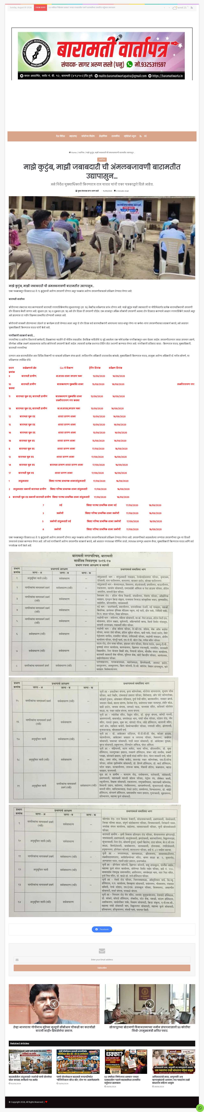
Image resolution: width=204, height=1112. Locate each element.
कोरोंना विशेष (88, 136)
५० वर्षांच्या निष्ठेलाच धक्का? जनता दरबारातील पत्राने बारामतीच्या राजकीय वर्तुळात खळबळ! (122, 1080)
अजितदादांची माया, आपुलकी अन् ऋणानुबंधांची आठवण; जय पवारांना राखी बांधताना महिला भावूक (171, 1080)
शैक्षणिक (103, 136)
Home (74, 152)
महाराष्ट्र (73, 136)
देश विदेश (60, 136)
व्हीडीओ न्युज (130, 136)
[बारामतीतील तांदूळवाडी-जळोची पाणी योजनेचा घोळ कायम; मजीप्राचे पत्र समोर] (30, 1062)
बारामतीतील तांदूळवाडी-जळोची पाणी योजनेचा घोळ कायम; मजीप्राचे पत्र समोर (77, 7)
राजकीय (116, 136)
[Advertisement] (102, 105)
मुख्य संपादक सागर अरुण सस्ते (88, 191)
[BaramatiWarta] (102, 54)
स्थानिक (81, 152)
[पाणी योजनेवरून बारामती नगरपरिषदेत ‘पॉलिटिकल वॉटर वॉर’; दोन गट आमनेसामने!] (78, 1062)
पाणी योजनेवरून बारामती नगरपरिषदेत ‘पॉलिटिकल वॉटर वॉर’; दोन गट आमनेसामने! (78, 1078)
